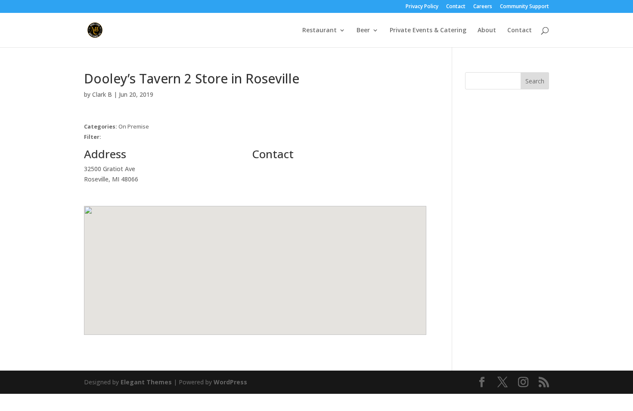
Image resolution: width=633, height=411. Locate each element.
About (487, 30)
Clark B (102, 94)
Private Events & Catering (428, 30)
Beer (363, 30)
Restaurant (319, 30)
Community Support (524, 7)
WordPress (230, 382)
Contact (455, 7)
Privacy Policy (422, 7)
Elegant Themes (146, 382)
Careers (482, 7)
